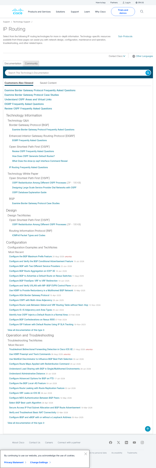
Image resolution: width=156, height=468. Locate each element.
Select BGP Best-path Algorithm (25, 403)
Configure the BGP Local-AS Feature (27, 383)
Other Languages (144, 56)
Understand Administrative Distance (27, 373)
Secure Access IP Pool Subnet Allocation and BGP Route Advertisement (45, 407)
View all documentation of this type (25, 330)
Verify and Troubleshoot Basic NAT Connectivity (33, 412)
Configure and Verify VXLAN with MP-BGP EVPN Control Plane (40, 285)
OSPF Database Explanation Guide (29, 192)
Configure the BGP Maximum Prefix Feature (30, 256)
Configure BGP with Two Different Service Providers (35, 266)
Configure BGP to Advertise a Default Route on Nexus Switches (40, 276)
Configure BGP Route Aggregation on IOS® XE (32, 271)
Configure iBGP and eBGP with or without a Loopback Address (40, 417)
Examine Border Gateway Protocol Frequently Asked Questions (40, 90)
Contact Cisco (116, 56)
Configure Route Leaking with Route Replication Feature (37, 388)
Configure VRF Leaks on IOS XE (25, 393)
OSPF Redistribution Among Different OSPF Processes (39, 182)
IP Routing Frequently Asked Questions (28, 167)
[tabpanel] (78, 99)
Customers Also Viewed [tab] (19, 83)
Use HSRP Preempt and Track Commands (30, 354)
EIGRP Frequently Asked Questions (24, 104)
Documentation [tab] (13, 63)
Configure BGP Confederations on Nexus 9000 (32, 319)
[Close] (85, 453)
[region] (45, 459)
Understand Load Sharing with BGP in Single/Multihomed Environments (44, 369)
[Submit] (148, 73)
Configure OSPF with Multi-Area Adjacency (31, 300)
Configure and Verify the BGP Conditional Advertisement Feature (41, 261)
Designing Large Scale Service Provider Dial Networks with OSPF (44, 187)
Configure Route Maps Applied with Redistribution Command (39, 364)
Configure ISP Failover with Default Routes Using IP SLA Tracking (41, 324)
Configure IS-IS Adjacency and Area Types (31, 310)
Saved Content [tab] (48, 83)
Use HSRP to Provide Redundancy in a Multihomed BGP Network (41, 290)
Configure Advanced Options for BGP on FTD (31, 378)
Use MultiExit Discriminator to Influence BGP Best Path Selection (41, 359)
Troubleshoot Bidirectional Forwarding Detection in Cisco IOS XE (41, 349)
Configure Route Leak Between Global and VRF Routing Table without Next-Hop (49, 305)
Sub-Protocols (125, 36)
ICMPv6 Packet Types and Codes (28, 235)
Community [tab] (31, 63)
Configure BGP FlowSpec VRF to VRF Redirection (33, 281)
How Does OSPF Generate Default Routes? (33, 156)
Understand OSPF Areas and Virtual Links (28, 99)
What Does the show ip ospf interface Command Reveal (39, 161)
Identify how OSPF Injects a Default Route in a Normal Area (38, 315)
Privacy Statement (13, 462)
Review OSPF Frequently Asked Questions (28, 108)
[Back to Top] (148, 429)
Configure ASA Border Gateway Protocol (29, 295)
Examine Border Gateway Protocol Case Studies (32, 95)
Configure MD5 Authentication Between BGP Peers (34, 398)
